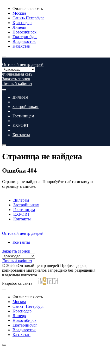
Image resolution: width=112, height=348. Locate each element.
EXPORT (21, 125)
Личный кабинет (17, 83)
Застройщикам (26, 106)
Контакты (21, 135)
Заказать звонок (16, 79)
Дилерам (21, 200)
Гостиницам (23, 116)
